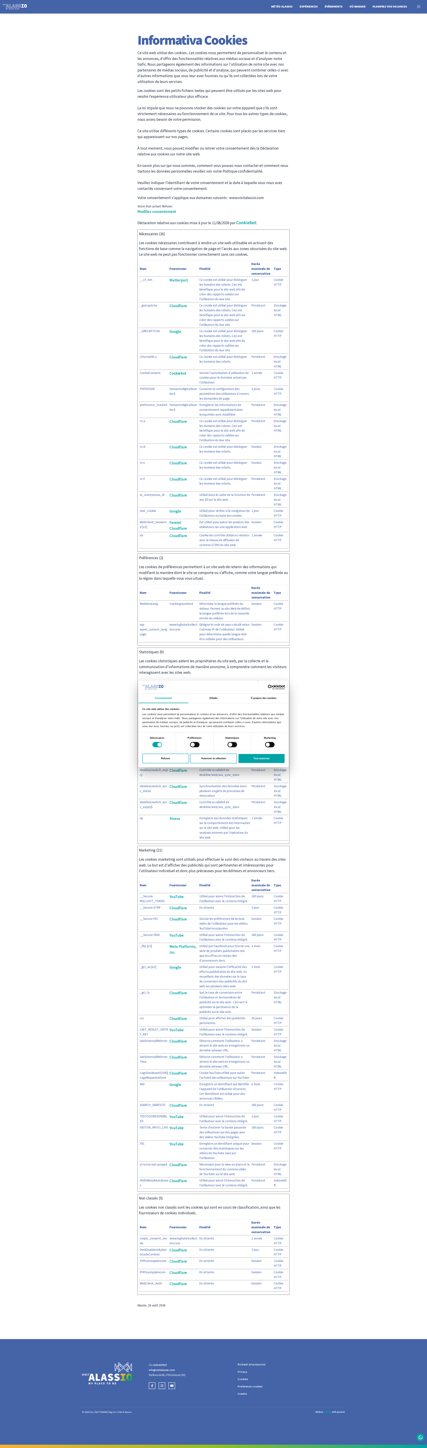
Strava (174, 818)
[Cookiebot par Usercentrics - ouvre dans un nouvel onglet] (270, 687)
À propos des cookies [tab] (263, 698)
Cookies (243, 1379)
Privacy (242, 1371)
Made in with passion (330, 1411)
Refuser (165, 758)
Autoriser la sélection (213, 758)
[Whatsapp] (420, 1438)
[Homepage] (17, 6)
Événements (333, 6)
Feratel (175, 522)
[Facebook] (154, 1385)
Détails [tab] (213, 698)
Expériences (309, 6)
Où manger (357, 6)
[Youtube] (173, 1385)
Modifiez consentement (156, 211)
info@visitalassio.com (162, 1370)
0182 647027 (160, 1365)
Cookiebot (246, 223)
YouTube (176, 896)
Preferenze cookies (250, 1386)
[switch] (194, 744)
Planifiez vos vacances (390, 6)
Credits (242, 1393)
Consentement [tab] (163, 698)
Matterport (178, 280)
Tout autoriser (261, 758)
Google (175, 331)
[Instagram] (163, 1385)
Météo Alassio (282, 6)
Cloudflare (178, 305)
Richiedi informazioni (252, 1364)
